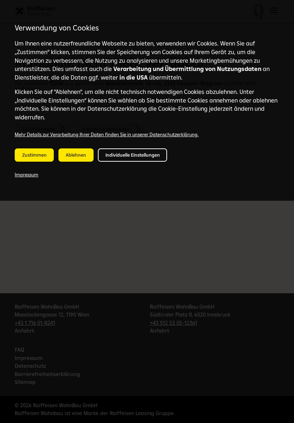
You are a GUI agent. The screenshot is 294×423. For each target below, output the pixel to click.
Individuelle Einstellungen (132, 155)
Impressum (26, 174)
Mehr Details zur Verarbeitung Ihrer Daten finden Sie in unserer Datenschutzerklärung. (107, 134)
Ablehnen (76, 155)
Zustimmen (34, 155)
